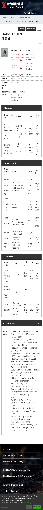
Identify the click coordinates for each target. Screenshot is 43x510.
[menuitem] (28, 13)
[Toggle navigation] (38, 13)
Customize (4, 507)
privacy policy (26, 503)
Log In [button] (34, 13)
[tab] (21, 323)
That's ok (36, 507)
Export (21, 28)
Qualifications (9, 323)
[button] (37, 323)
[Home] (12, 4)
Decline (28, 507)
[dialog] (21, 502)
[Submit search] (25, 13)
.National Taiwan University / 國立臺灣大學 (21, 17)
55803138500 (16, 82)
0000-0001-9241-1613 (19, 78)
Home (4, 17)
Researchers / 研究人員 (14, 21)
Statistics (31, 28)
